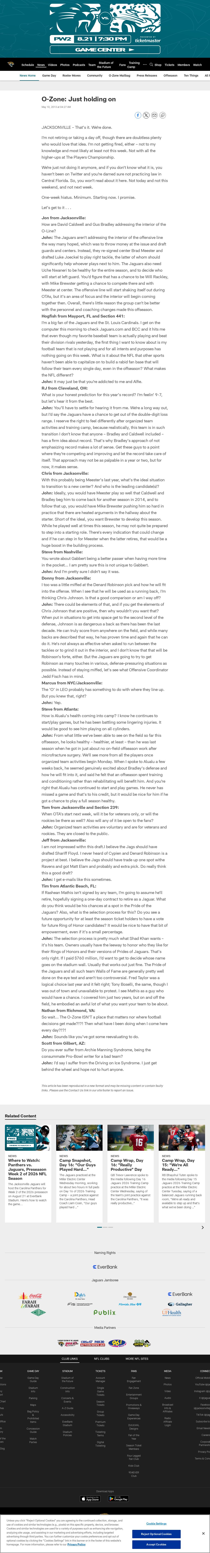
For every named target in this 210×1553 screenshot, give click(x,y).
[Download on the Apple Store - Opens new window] (90, 1499)
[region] (105, 1534)
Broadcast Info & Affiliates (167, 1408)
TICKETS (100, 1371)
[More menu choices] (144, 64)
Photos (168, 1384)
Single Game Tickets (100, 1391)
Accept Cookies (156, 1544)
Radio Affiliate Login (167, 1421)
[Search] (151, 64)
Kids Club (133, 1465)
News (168, 1377)
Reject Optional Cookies (156, 1534)
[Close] (203, 1533)
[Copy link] (162, 115)
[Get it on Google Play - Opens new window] (118, 1501)
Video (167, 1391)
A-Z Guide (67, 1408)
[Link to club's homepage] (11, 64)
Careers (206, 1434)
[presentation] (203, 1228)
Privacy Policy (76, 1544)
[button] (99, 1227)
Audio (167, 1397)
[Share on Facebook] (138, 117)
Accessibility (67, 1414)
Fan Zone (134, 1387)
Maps (33, 1404)
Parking (33, 1398)
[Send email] (154, 117)
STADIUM (67, 1371)
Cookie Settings (156, 1523)
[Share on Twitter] (146, 117)
